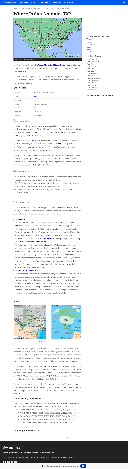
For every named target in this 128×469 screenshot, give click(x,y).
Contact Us (11, 457)
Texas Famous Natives (94, 62)
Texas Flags (90, 64)
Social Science (69, 2)
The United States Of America (57, 65)
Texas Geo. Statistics (93, 78)
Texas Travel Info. (92, 87)
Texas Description (92, 59)
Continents (23, 2)
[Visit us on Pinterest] (12, 462)
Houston (89, 42)
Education (57, 2)
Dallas (89, 47)
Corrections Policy (56, 457)
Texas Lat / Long (92, 83)
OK (83, 466)
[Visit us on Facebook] (4, 462)
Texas (40, 65)
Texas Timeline (91, 85)
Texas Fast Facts (92, 66)
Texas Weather (91, 90)
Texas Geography (92, 80)
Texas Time (90, 76)
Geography (45, 2)
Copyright (25, 457)
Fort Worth (90, 52)
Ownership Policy (68, 457)
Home (5, 457)
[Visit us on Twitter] (8, 462)
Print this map (42, 341)
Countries (34, 2)
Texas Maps (90, 71)
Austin (89, 49)
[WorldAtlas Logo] (10, 2)
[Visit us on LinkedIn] (15, 462)
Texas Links (90, 69)
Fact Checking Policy (43, 457)
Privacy (18, 457)
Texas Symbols (91, 73)
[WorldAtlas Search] (124, 2)
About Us (32, 457)
